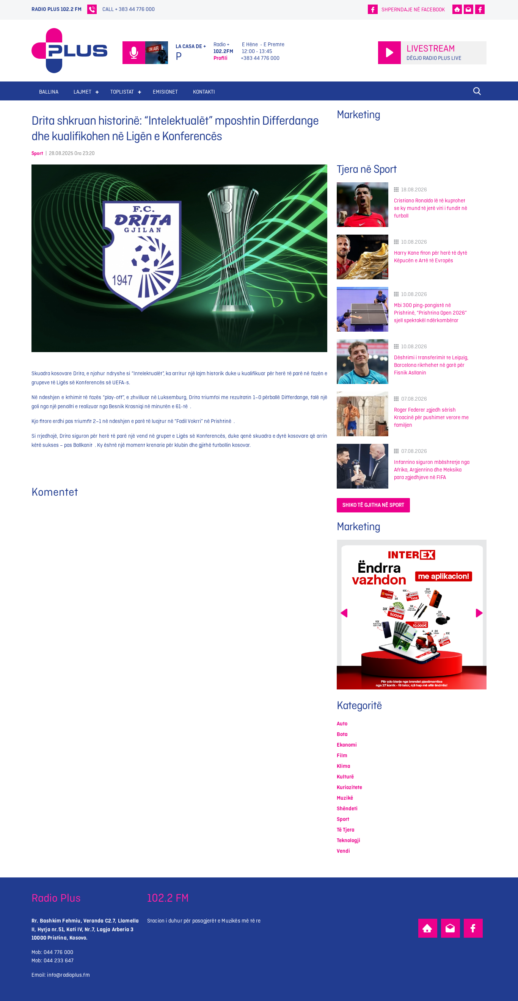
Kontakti (204, 92)
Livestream (431, 49)
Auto (342, 724)
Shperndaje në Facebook (413, 10)
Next (479, 613)
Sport (37, 153)
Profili (220, 58)
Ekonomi (347, 745)
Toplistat (122, 92)
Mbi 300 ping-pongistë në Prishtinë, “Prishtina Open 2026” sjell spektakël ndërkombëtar (430, 312)
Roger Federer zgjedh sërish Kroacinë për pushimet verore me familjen (431, 417)
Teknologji (348, 840)
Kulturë (345, 777)
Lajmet (82, 92)
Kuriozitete (349, 787)
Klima (343, 766)
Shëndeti (347, 808)
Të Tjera (346, 830)
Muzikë (345, 798)
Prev (344, 613)
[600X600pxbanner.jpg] (412, 614)
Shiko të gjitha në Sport (373, 505)
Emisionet (165, 92)
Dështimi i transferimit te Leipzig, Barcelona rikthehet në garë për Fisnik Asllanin (431, 365)
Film (342, 755)
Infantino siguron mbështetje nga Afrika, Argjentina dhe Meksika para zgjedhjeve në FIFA (431, 469)
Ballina (48, 92)
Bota (342, 734)
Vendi (343, 851)
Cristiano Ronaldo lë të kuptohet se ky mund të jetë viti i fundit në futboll (430, 208)
